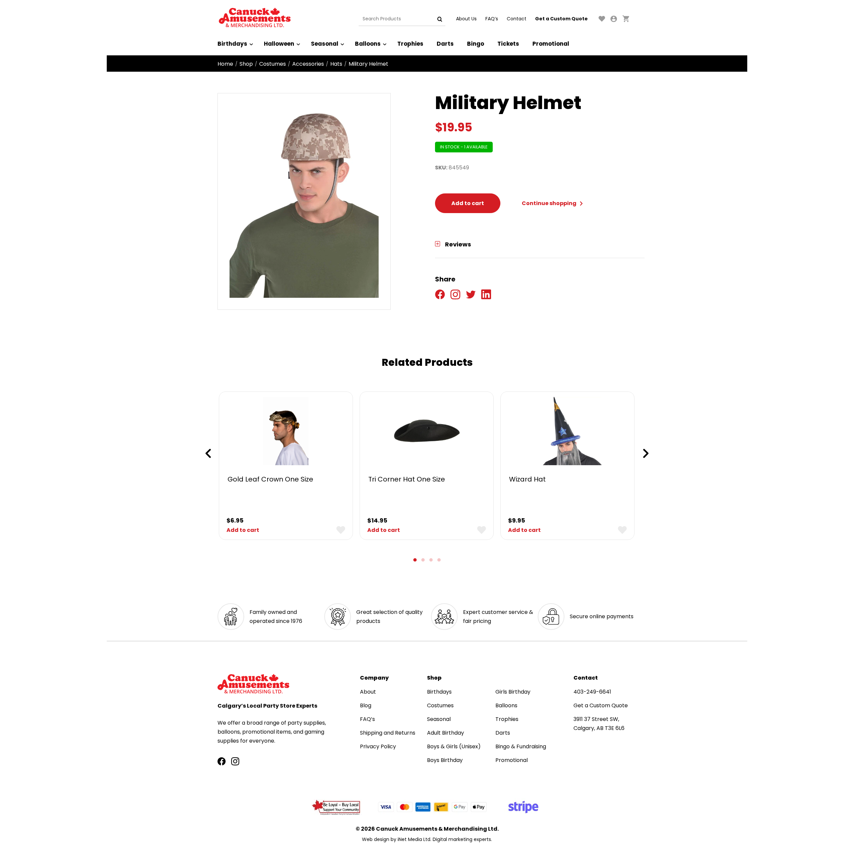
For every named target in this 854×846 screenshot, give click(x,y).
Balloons (368, 44)
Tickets (508, 44)
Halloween (279, 44)
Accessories (308, 64)
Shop (246, 64)
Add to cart (467, 203)
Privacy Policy (378, 746)
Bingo (475, 44)
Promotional (550, 44)
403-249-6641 (592, 692)
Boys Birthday (445, 760)
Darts (445, 44)
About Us (466, 18)
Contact (516, 18)
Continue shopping (549, 203)
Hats (336, 64)
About (368, 692)
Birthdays (232, 44)
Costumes (272, 64)
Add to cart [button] (243, 530)
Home (225, 64)
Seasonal (324, 44)
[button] (415, 560)
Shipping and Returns (387, 733)
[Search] (439, 19)
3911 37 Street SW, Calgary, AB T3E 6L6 (598, 723)
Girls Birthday (512, 692)
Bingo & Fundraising (520, 746)
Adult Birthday (445, 733)
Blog (365, 705)
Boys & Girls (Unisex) (454, 746)
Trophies (410, 44)
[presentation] (208, 453)
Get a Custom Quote (561, 18)
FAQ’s (491, 18)
